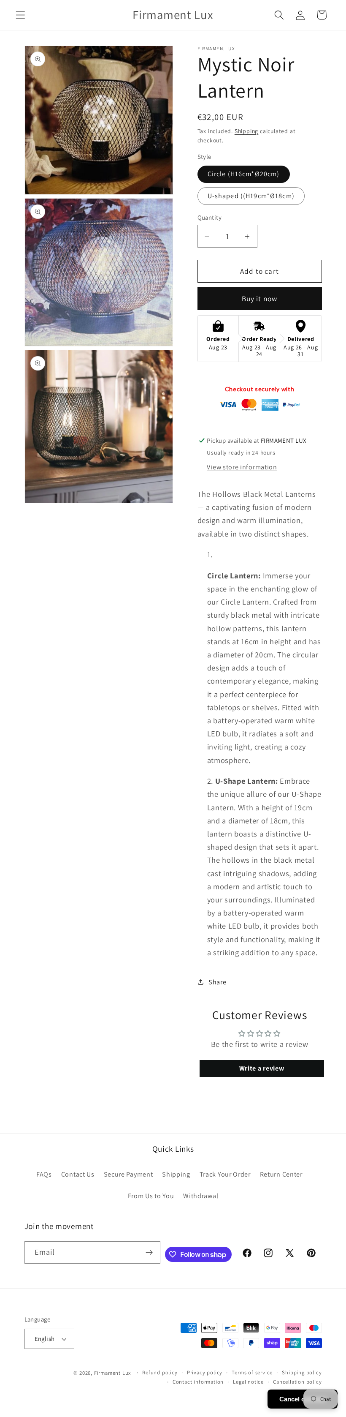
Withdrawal (200, 1195)
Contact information (198, 1381)
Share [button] (217, 982)
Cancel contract (302, 1399)
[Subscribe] (149, 1252)
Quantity (209, 217)
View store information (242, 467)
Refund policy (159, 1372)
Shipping (246, 131)
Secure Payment (128, 1174)
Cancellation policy (297, 1381)
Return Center (281, 1174)
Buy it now (260, 298)
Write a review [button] (261, 1068)
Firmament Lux (112, 1372)
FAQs (44, 1174)
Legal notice (248, 1381)
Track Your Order (225, 1174)
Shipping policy (302, 1372)
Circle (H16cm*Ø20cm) (244, 173)
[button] (20, 15)
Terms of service (252, 1372)
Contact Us (78, 1174)
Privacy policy (204, 1372)
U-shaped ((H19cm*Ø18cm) (251, 195)
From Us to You (151, 1195)
